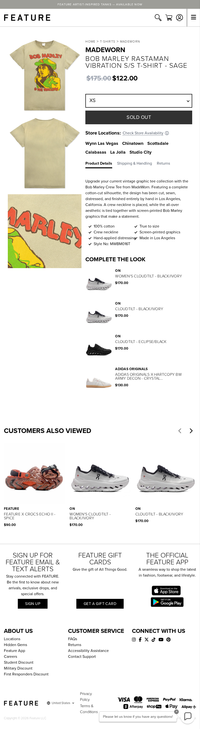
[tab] (101, 164)
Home (90, 42)
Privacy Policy (86, 696)
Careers (10, 656)
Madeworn (130, 42)
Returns (74, 644)
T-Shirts (107, 42)
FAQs (72, 639)
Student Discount (18, 662)
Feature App (14, 650)
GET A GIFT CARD (100, 603)
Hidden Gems (15, 644)
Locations (12, 639)
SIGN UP (32, 603)
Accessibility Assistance (88, 650)
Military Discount (18, 668)
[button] (180, 431)
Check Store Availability (143, 133)
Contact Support (82, 656)
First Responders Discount (26, 674)
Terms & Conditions (89, 709)
